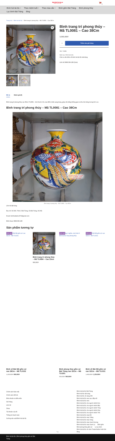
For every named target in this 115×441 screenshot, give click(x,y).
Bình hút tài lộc (18, 20)
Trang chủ (9, 20)
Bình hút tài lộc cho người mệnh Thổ (88, 412)
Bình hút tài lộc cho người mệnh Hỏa (88, 410)
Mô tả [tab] (8, 95)
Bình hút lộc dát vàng (83, 393)
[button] (20, 8)
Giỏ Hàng (9, 402)
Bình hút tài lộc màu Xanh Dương (87, 422)
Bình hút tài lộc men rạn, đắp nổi (87, 398)
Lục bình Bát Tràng (15, 11)
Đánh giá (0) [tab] (18, 95)
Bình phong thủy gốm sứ (84, 427)
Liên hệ (8, 405)
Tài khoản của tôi (11, 411)
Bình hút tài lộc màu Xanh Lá (86, 424)
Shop (8, 408)
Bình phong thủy (86, 8)
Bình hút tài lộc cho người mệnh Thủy (89, 408)
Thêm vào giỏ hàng (86, 43)
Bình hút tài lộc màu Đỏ (84, 415)
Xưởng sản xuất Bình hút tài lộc (16, 418)
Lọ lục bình (98, 427)
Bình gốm (101, 424)
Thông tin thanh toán (12, 415)
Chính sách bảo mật (12, 391)
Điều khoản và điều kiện (14, 398)
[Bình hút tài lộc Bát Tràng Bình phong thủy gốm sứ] (57, 3)
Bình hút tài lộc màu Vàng (85, 420)
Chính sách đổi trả (12, 395)
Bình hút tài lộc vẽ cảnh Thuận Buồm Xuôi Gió (91, 429)
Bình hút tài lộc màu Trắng (85, 417)
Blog (28, 11)
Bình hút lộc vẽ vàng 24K (85, 396)
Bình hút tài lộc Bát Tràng (85, 391)
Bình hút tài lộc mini (83, 400)
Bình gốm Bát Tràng (67, 8)
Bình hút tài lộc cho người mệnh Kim (88, 403)
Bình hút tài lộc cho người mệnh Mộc (88, 405)
